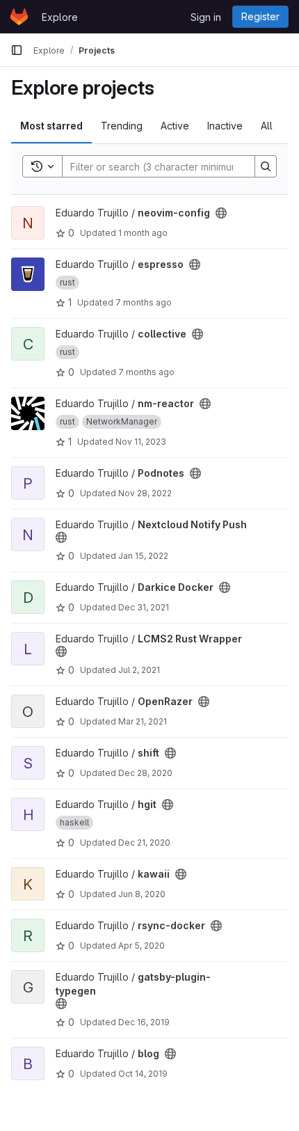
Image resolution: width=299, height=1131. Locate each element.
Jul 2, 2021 (139, 670)
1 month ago (143, 233)
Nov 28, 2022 (145, 493)
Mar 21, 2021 (142, 721)
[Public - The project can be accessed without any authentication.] (221, 213)
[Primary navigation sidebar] (17, 50)
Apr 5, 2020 (141, 945)
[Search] (265, 166)
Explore (60, 17)
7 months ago (143, 302)
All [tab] (267, 126)
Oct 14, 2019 (143, 1073)
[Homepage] (19, 17)
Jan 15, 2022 (143, 556)
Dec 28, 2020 (145, 773)
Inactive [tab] (225, 126)
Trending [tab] (122, 126)
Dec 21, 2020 (144, 842)
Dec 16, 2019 (144, 1022)
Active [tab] (175, 126)
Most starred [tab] (51, 126)
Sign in (206, 17)
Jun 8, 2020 (141, 894)
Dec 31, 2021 (143, 607)
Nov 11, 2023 (140, 441)
